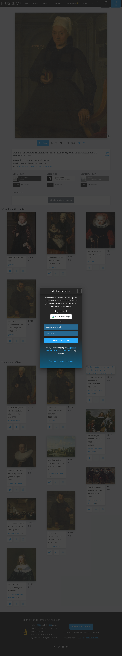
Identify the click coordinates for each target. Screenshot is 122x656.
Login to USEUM (62, 340)
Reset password (66, 361)
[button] (61, 316)
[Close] (79, 291)
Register (52, 361)
